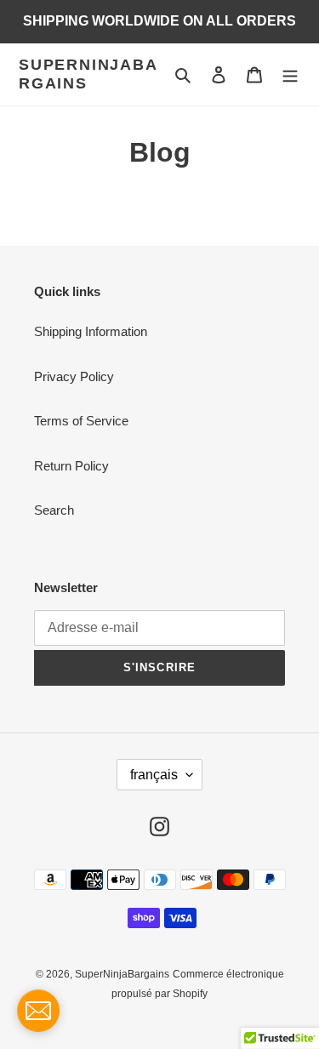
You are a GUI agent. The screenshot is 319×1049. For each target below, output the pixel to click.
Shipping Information (90, 331)
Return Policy (71, 466)
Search (54, 510)
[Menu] (290, 74)
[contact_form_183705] (38, 1010)
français (154, 774)
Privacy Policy (74, 376)
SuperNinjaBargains (88, 74)
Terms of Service (81, 420)
